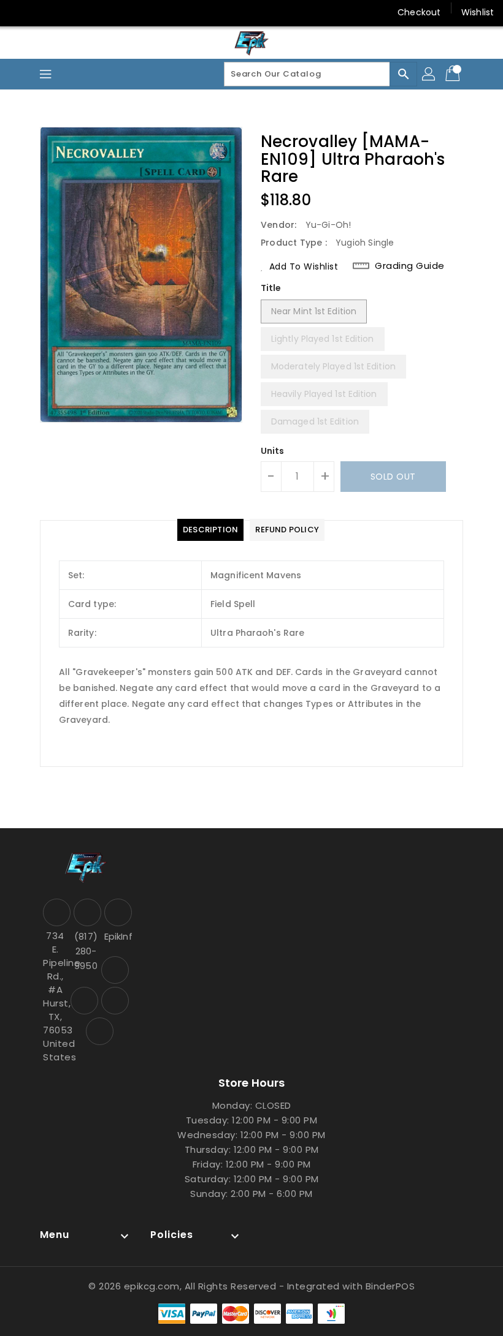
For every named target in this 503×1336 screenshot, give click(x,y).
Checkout (418, 12)
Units (273, 451)
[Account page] (429, 74)
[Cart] (454, 74)
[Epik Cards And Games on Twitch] (89, 12)
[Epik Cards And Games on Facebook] (19, 12)
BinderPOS (390, 1286)
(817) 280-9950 (86, 951)
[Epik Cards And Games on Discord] (66, 12)
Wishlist (477, 12)
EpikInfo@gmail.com (116, 936)
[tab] (210, 530)
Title (271, 288)
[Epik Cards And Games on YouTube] (43, 12)
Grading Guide (410, 266)
